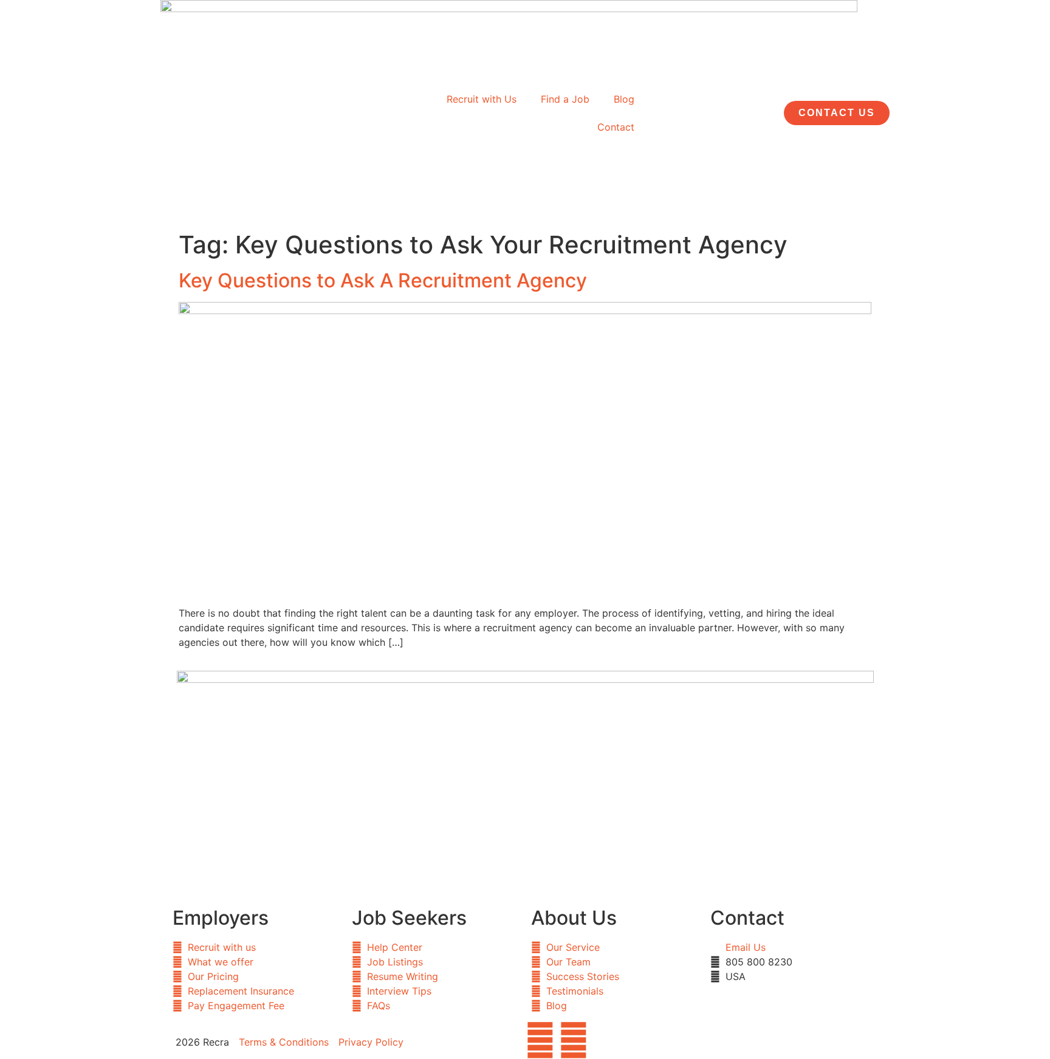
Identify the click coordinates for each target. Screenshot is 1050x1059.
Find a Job (565, 99)
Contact (615, 127)
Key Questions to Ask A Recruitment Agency (383, 280)
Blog (624, 99)
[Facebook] (540, 1040)
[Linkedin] (573, 1040)
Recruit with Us (481, 99)
